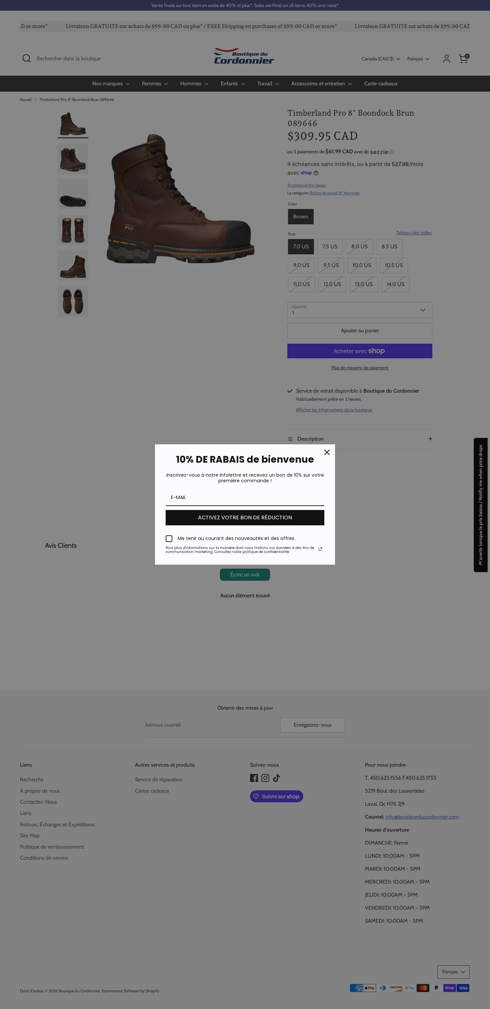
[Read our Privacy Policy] (320, 549)
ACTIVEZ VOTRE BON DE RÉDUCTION (245, 517)
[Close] (327, 452)
